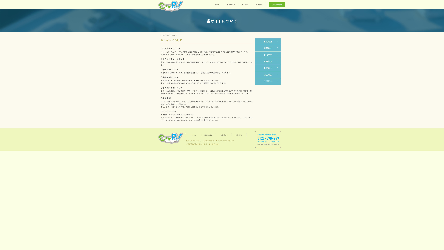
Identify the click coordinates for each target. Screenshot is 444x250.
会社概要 (259, 4)
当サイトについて (194, 140)
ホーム (217, 4)
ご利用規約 (215, 144)
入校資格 (245, 4)
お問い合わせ (277, 4)
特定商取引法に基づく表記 (197, 144)
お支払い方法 (209, 140)
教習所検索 (231, 4)
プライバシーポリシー (225, 140)
